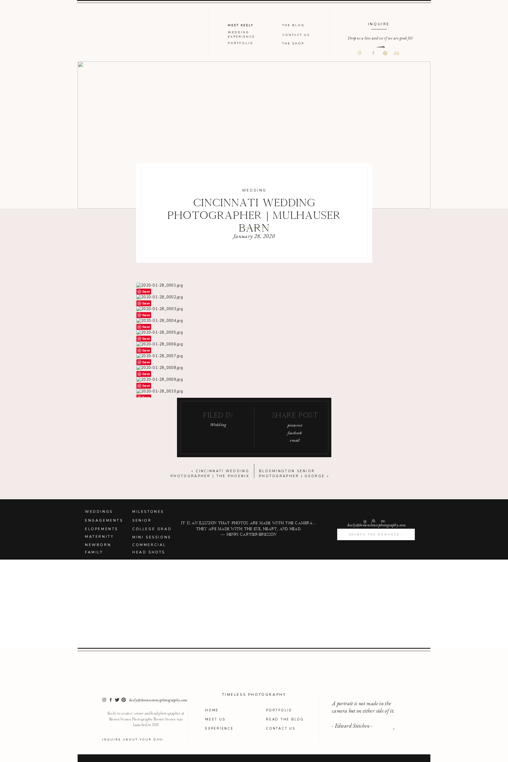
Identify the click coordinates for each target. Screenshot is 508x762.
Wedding (254, 190)
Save (146, 291)
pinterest (295, 425)
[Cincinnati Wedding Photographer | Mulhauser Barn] (254, 135)
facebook (295, 432)
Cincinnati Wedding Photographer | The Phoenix (210, 473)
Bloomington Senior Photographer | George (292, 473)
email (295, 440)
